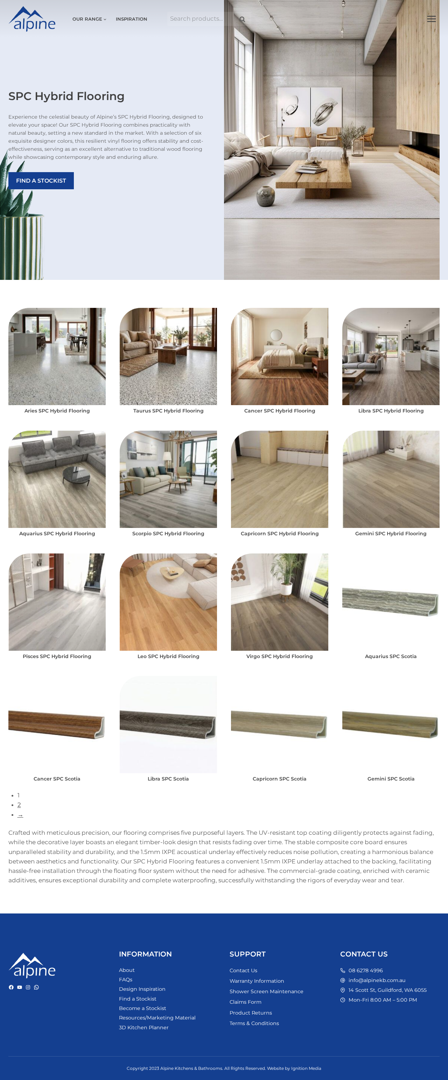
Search (244, 19)
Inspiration (131, 19)
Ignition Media (306, 1068)
